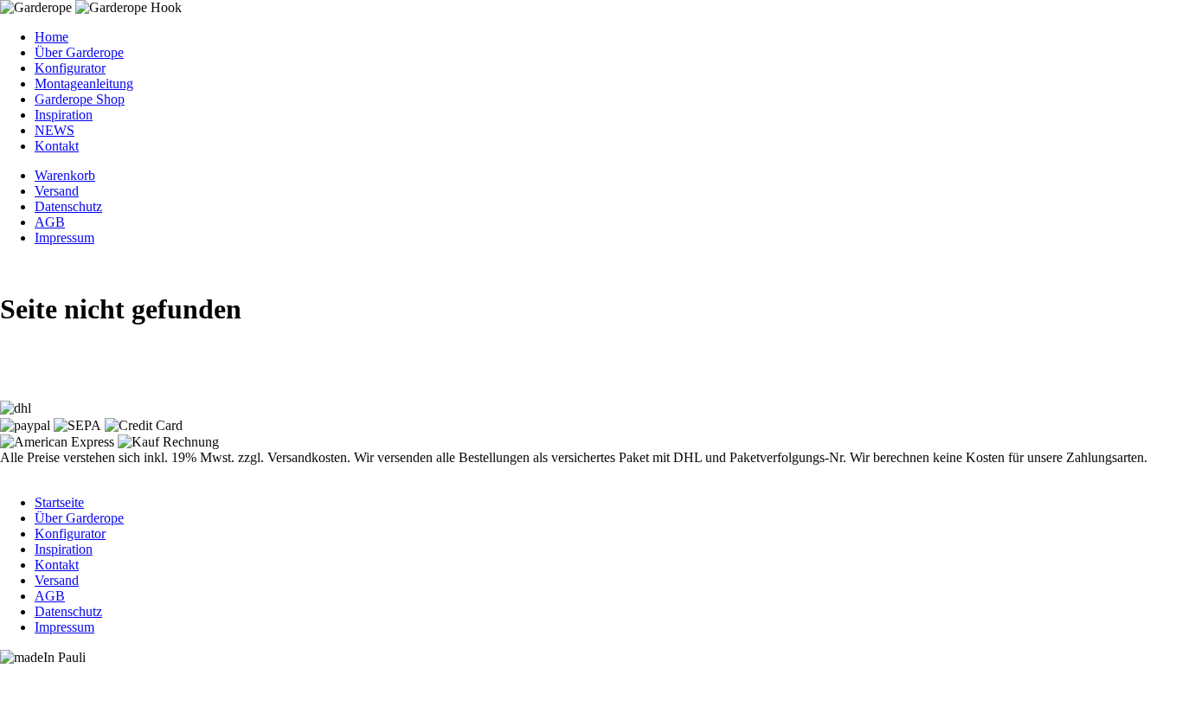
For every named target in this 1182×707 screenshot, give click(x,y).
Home (51, 36)
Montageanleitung (84, 83)
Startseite (59, 502)
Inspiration (64, 114)
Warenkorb (65, 175)
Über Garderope (79, 52)
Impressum (64, 237)
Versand (57, 190)
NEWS (54, 130)
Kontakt (57, 145)
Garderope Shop (80, 99)
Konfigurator (70, 68)
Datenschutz (68, 206)
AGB (50, 222)
